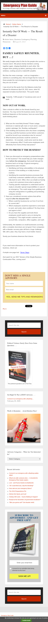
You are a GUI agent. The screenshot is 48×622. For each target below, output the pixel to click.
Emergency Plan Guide (7, 615)
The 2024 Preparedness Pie (17, 491)
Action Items (16, 24)
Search (23, 332)
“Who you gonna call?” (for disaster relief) (21, 502)
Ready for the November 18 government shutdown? (25, 499)
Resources (6, 42)
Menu (3, 15)
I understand (26, 620)
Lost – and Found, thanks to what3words (21, 483)
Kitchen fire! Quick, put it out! (17, 494)
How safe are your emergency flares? (20, 488)
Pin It (4, 309)
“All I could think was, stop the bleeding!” (21, 485)
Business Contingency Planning (25, 39)
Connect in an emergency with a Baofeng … (20, 399)
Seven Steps (24, 252)
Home (8, 24)
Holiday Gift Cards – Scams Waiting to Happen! (23, 497)
